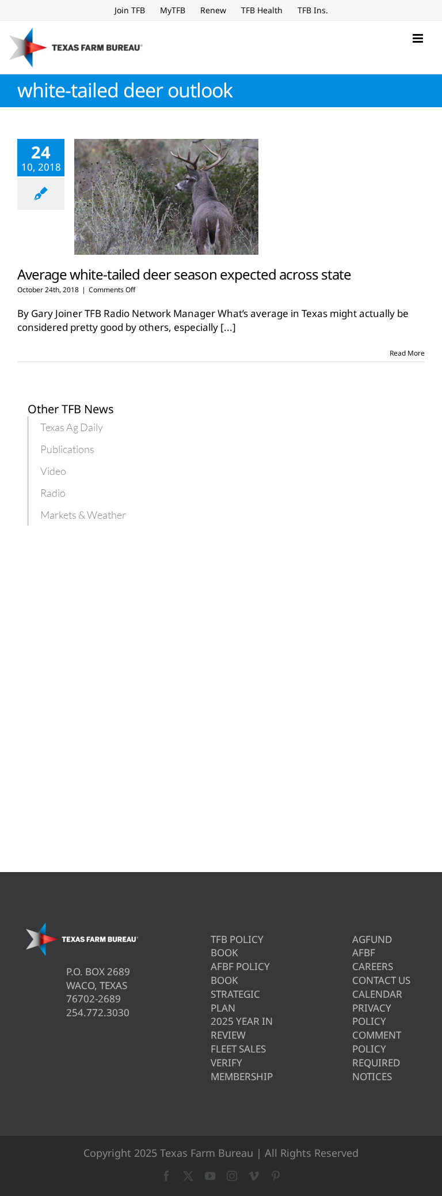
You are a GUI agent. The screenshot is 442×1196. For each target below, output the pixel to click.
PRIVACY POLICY (371, 1014)
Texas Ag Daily (71, 427)
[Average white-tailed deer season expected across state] (166, 197)
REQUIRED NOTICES (376, 1069)
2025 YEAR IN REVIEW (242, 1028)
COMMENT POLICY (376, 1041)
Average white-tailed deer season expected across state (184, 274)
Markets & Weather (83, 514)
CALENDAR (377, 994)
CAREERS (372, 966)
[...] (228, 327)
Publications (67, 449)
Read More (407, 353)
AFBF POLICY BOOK (240, 973)
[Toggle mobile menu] (419, 38)
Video (53, 471)
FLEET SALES (238, 1048)
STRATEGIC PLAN (235, 1000)
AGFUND (372, 939)
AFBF (363, 952)
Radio (53, 492)
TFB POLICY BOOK (237, 946)
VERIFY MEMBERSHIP (242, 1069)
